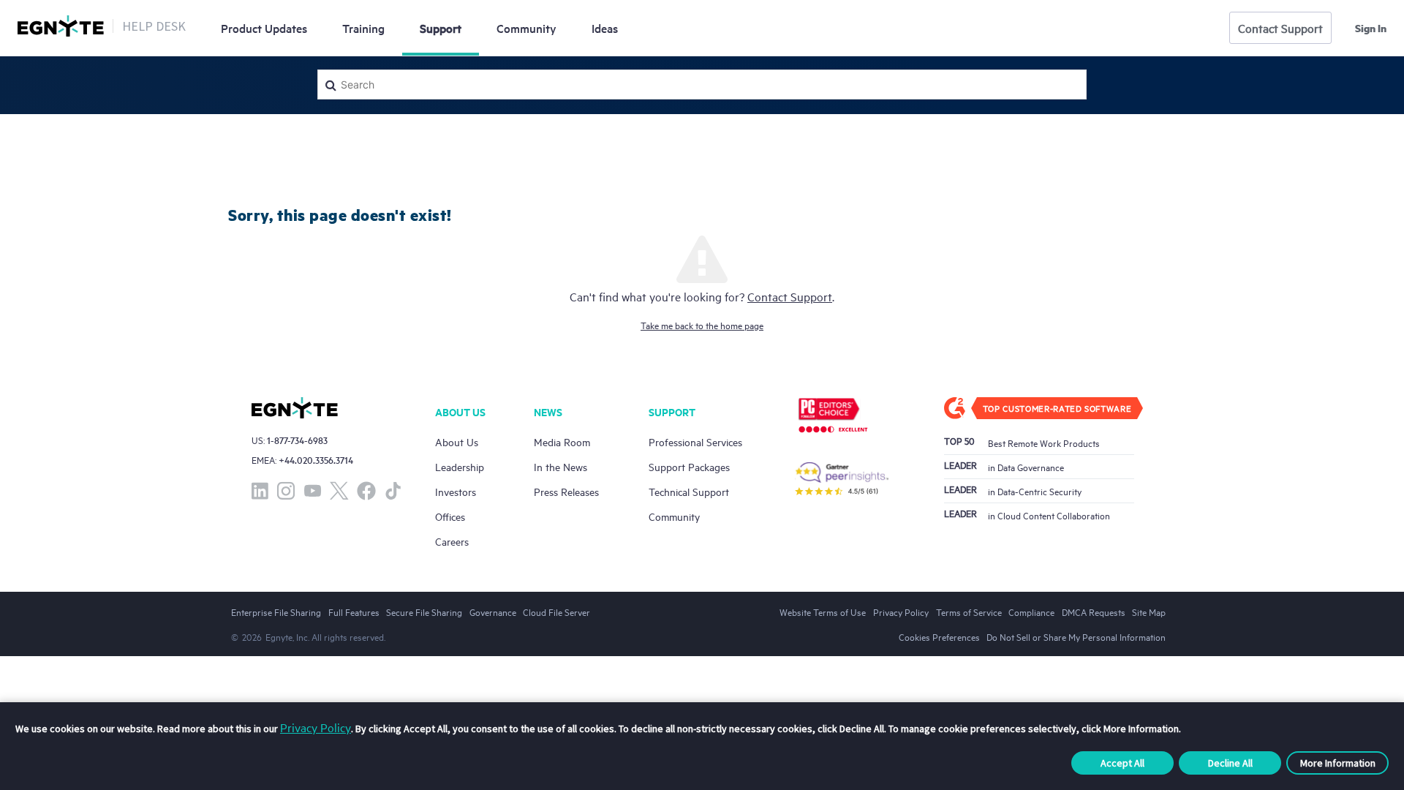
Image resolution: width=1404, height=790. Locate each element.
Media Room (562, 441)
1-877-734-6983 (297, 440)
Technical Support (689, 491)
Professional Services (695, 441)
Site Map (1149, 611)
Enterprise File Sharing (276, 611)
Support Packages (689, 466)
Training (363, 28)
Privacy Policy (315, 727)
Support (440, 28)
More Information (1337, 763)
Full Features (354, 611)
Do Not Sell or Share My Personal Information (1076, 636)
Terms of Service (969, 611)
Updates (264, 28)
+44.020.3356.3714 (316, 460)
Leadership (459, 466)
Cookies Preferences (939, 636)
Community (526, 28)
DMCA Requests (1093, 611)
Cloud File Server (556, 611)
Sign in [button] (1370, 28)
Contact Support (1280, 28)
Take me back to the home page (702, 324)
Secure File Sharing (424, 611)
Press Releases (566, 491)
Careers (452, 541)
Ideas (605, 28)
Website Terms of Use (823, 611)
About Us (456, 441)
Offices (450, 516)
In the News (560, 466)
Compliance (1031, 611)
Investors (455, 491)
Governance (492, 611)
